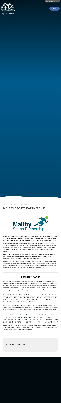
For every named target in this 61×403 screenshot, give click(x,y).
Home (5, 205)
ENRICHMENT (23, 205)
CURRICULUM (13, 205)
